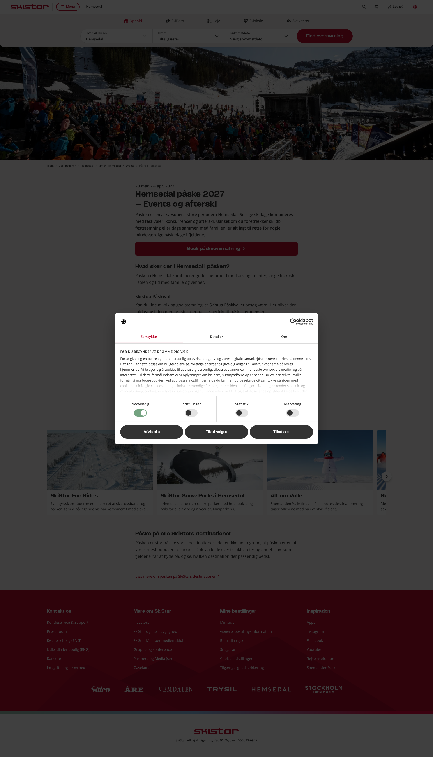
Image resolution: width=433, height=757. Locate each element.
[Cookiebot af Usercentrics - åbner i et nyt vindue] (293, 321)
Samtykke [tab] (149, 336)
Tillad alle (281, 432)
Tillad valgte (216, 432)
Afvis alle (152, 432)
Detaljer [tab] (216, 336)
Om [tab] (284, 336)
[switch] (191, 413)
